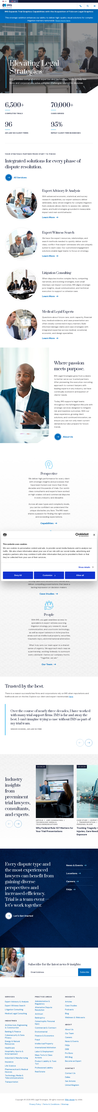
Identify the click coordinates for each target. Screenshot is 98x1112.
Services (10, 997)
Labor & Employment (44, 1051)
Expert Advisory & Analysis (61, 191)
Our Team (47, 664)
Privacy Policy (35, 1104)
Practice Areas (43, 997)
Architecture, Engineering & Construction (16, 1026)
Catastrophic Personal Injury (45, 1022)
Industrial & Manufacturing (16, 1058)
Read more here (62, 20)
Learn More (48, 217)
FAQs (69, 889)
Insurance (9, 1062)
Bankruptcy (40, 1018)
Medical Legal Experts (58, 312)
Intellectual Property (44, 1043)
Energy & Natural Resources (12, 1042)
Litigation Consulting (56, 273)
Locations (71, 873)
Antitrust (39, 1014)
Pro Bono (69, 1053)
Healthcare (10, 1048)
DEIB (67, 1049)
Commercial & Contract (45, 1028)
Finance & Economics (44, 1036)
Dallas (67, 1077)
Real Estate (40, 1072)
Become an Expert (73, 1061)
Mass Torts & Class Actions (43, 1056)
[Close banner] (94, 535)
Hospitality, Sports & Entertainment (14, 1052)
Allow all (80, 575)
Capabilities (47, 523)
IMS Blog (68, 1057)
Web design (70, 1099)
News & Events (74, 865)
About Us (69, 1029)
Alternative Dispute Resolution (43, 1008)
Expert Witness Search (58, 233)
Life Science (10, 1066)
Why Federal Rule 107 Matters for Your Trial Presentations (54, 829)
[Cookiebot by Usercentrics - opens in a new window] (77, 535)
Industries (11, 1021)
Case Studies (47, 593)
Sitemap (65, 1104)
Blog (67, 1013)
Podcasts (69, 1009)
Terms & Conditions (51, 1104)
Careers (70, 881)
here (71, 696)
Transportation (87, 822)
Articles (68, 1002)
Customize (47, 575)
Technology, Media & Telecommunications (46, 823)
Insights (70, 997)
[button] (87, 6)
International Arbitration (45, 1047)
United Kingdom (72, 1085)
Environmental (41, 1032)
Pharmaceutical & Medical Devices (16, 1070)
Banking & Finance (13, 1032)
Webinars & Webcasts (75, 1017)
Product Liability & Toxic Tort (46, 1062)
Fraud (37, 1040)
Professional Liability (44, 1068)
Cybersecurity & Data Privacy (14, 1036)
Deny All (18, 575)
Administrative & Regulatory (42, 1002)
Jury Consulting (54, 820)
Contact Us (70, 1073)
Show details (84, 567)
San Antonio (70, 1081)
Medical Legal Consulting (16, 1013)
